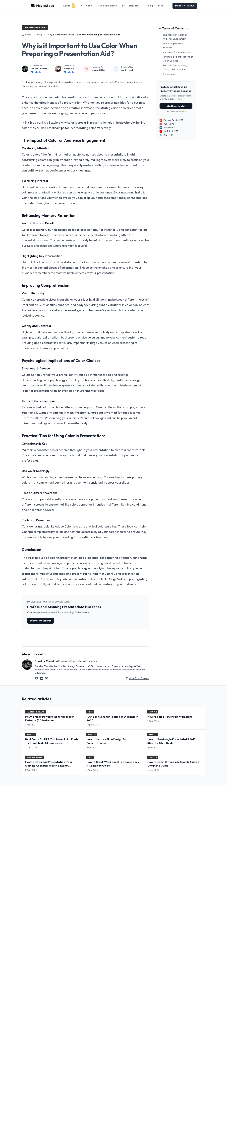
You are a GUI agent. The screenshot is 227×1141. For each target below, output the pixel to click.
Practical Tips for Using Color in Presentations (175, 67)
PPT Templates (131, 5)
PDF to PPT (167, 124)
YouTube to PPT (171, 131)
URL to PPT (169, 135)
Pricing (149, 5)
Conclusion (169, 74)
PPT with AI (86, 5)
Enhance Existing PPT (171, 120)
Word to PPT (167, 127)
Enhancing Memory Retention (173, 45)
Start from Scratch (40, 620)
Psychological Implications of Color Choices (178, 58)
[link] (83, 34)
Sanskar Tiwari (38, 68)
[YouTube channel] (46, 678)
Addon (66, 5)
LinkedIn (37, 72)
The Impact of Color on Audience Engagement (175, 36)
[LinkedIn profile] (41, 678)
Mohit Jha (68, 68)
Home (28, 34)
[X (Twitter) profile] (36, 678)
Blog (160, 5)
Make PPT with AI (185, 5)
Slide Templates (107, 5)
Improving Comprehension (177, 52)
